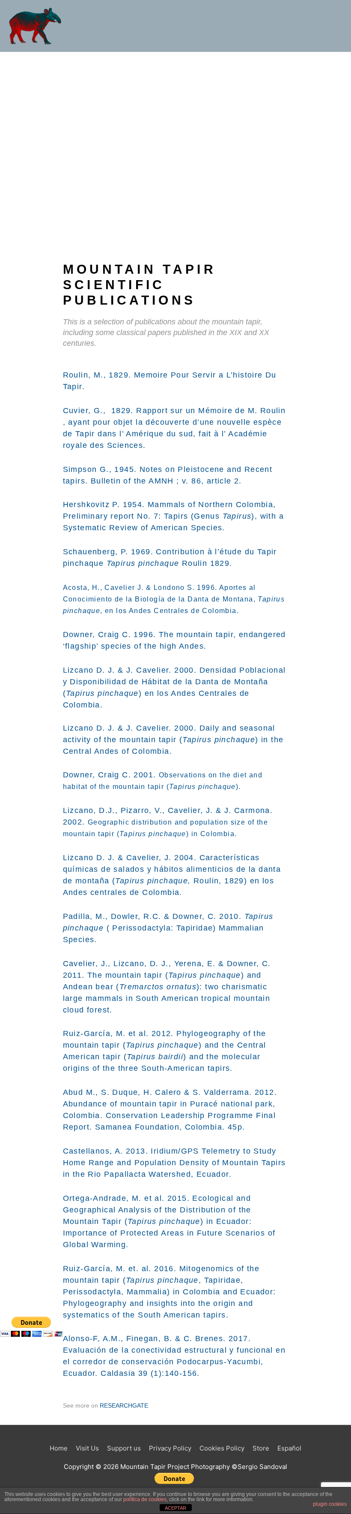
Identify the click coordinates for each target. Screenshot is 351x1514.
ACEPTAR (175, 1508)
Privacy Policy (170, 1448)
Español (289, 1448)
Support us (124, 1448)
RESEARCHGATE (124, 1405)
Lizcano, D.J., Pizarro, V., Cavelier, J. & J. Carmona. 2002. (168, 821)
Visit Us (87, 1448)
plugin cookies (330, 1504)
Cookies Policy (221, 1448)
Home (59, 1448)
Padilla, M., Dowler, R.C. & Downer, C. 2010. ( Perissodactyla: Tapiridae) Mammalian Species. (168, 928)
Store (261, 1448)
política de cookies (145, 1499)
